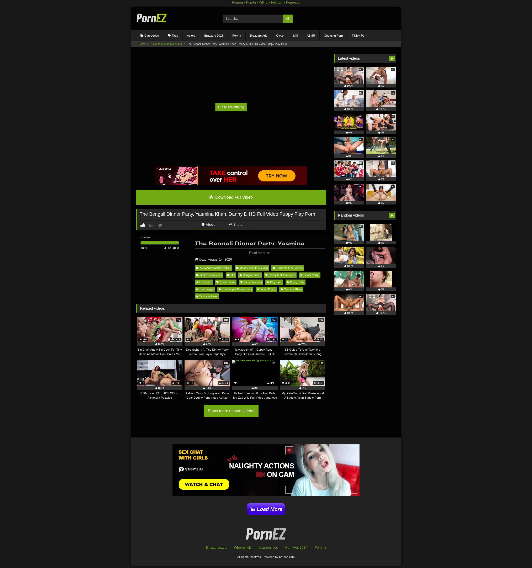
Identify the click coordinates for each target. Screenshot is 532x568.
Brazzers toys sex (211, 275)
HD (233, 275)
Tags (175, 35)
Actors (191, 35)
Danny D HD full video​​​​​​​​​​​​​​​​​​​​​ (282, 275)
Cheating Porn (333, 35)
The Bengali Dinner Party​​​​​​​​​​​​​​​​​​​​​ (237, 289)
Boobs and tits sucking (254, 268)
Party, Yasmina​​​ (253, 282)
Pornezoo (293, 2)
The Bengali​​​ (206, 289)
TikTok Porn (359, 35)
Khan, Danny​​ (227, 282)
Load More (269, 509)
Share (237, 224)
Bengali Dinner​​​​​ (251, 275)
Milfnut (263, 2)
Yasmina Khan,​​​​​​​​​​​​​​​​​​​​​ (208, 296)
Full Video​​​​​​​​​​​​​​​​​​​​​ (205, 282)
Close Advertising (231, 107)
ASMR (311, 35)
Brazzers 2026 (213, 35)
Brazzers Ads (258, 35)
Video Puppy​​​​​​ (268, 289)
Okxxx (280, 35)
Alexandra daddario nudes (166, 44)
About (209, 224)
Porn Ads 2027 (296, 547)
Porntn (251, 2)
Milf (295, 35)
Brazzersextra (216, 547)
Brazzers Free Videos (290, 268)
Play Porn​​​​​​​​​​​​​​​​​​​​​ (276, 282)
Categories (151, 35)
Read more (257, 253)
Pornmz (237, 2)
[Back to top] (519, 556)
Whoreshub (242, 547)
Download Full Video (233, 197)
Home (141, 44)
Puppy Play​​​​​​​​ (297, 282)
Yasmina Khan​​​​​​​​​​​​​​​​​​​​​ (293, 289)
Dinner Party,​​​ (311, 275)
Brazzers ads (268, 547)
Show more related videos (231, 411)
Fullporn (277, 2)
